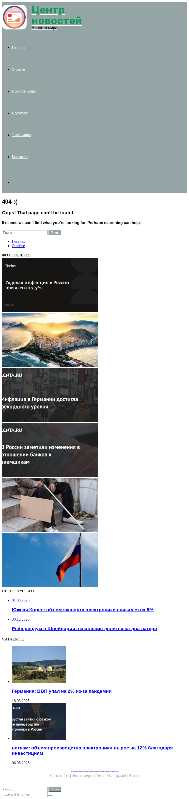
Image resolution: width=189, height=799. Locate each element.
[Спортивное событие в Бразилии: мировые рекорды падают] (94, 340)
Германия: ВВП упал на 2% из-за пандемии (62, 691)
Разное (134, 775)
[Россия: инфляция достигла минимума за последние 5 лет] (94, 505)
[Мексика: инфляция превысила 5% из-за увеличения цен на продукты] (94, 285)
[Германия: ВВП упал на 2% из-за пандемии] (99, 665)
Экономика (21, 135)
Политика (20, 113)
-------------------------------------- (94, 771)
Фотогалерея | (84, 775)
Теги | (101, 775)
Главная (18, 47)
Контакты (20, 157)
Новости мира (24, 91)
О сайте (18, 69)
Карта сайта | (60, 775)
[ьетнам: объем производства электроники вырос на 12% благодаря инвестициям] (99, 722)
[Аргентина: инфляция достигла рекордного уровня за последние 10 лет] (94, 395)
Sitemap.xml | (118, 775)
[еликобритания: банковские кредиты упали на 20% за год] (94, 450)
